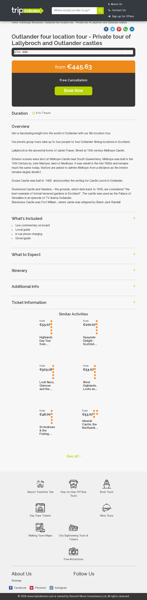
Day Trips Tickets (40, 516)
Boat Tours (106, 492)
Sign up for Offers (122, 16)
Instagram (61, 588)
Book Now (73, 91)
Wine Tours (106, 516)
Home (15, 23)
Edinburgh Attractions (32, 23)
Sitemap (17, 581)
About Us (116, 4)
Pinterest (40, 588)
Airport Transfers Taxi (40, 492)
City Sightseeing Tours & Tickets (73, 538)
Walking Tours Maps (40, 536)
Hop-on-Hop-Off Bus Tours (73, 494)
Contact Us (118, 10)
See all (73, 456)
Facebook (20, 588)
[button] (21, 52)
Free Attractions (73, 559)
